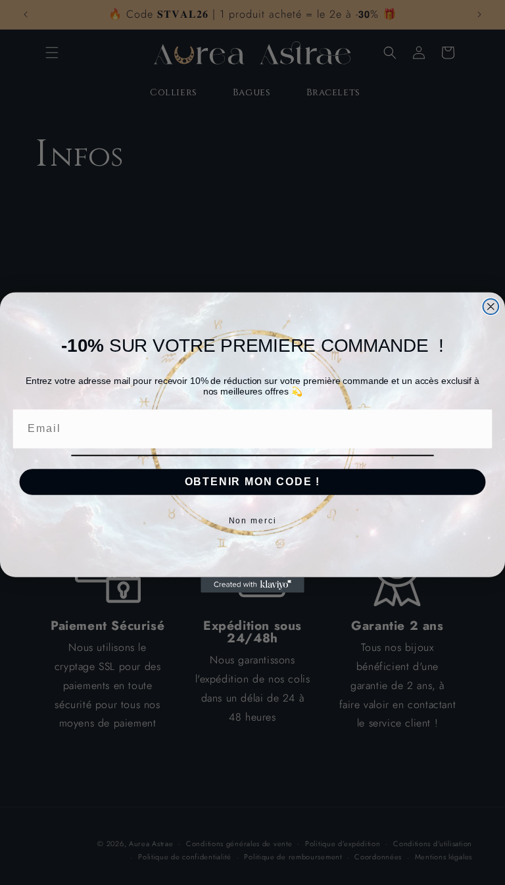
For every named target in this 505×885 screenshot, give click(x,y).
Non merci (253, 520)
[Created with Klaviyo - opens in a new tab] (252, 585)
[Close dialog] (491, 306)
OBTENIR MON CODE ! (253, 481)
